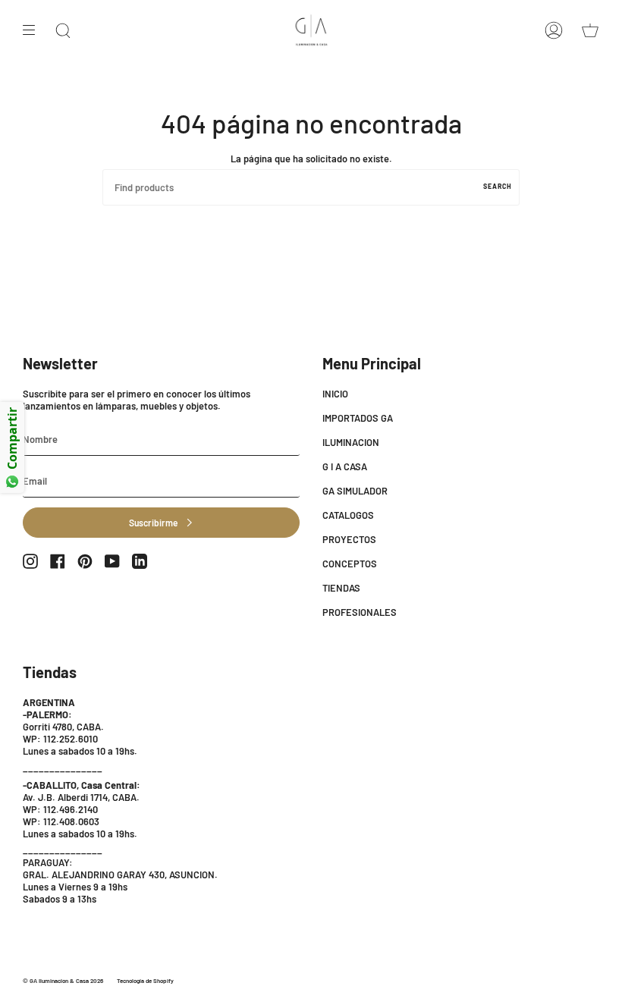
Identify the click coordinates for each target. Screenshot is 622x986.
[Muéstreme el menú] (34, 30)
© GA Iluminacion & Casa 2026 (63, 980)
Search (497, 186)
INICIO (335, 394)
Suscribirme (153, 522)
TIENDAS (341, 588)
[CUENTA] (554, 30)
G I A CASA (344, 466)
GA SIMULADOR (355, 491)
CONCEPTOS (349, 563)
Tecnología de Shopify (145, 980)
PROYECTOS (349, 539)
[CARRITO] (590, 30)
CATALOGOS (348, 515)
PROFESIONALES (359, 612)
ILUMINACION (350, 442)
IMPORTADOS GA (357, 418)
